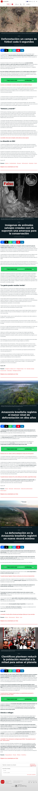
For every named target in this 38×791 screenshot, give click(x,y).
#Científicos (23, 754)
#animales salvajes (30, 368)
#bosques (19, 163)
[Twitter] (31, 782)
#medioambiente (12, 163)
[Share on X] (6, 50)
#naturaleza (31, 163)
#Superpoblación (8, 754)
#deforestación (25, 163)
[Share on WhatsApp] (10, 50)
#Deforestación (12, 617)
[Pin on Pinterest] (18, 50)
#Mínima (17, 617)
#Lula (21, 617)
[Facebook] (29, 782)
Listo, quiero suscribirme (31, 774)
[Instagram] (34, 782)
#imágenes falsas (20, 368)
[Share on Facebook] (2, 50)
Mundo (19, 222)
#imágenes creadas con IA (10, 368)
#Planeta (18, 754)
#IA (25, 368)
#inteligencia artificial (17, 370)
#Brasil (6, 488)
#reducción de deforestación (26, 488)
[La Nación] (4, 1)
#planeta (7, 163)
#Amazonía (11, 488)
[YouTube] (36, 782)
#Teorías (14, 754)
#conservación (3, 370)
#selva (35, 163)
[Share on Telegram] (14, 50)
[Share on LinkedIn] (22, 50)
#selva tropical (3, 490)
